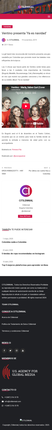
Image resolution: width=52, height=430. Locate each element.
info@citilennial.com (13, 401)
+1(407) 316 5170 (11, 397)
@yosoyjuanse (19, 156)
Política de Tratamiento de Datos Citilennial (19, 324)
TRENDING (7, 27)
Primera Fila (16, 150)
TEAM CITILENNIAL (10, 304)
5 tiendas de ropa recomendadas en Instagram (23, 253)
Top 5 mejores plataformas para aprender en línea (25, 265)
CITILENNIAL (14, 40)
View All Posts (25, 216)
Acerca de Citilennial (10, 317)
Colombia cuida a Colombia (14, 242)
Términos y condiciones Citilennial (15, 331)
